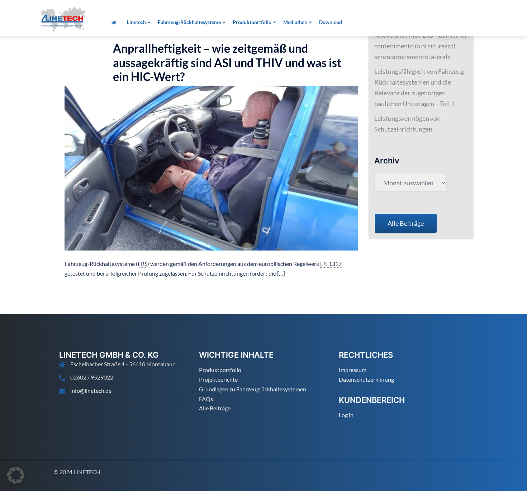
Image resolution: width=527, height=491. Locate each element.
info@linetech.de (90, 390)
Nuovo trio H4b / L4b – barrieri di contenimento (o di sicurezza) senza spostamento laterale (420, 46)
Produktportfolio (220, 369)
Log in (346, 414)
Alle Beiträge (215, 408)
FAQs (206, 398)
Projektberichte (218, 379)
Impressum (352, 369)
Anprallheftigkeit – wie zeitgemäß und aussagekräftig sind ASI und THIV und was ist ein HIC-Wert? (227, 62)
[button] (16, 475)
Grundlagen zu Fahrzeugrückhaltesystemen (252, 389)
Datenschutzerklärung (366, 379)
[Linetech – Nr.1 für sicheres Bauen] (63, 19)
